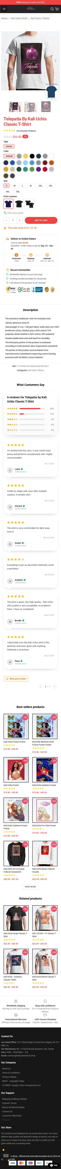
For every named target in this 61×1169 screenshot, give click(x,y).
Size (6, 181)
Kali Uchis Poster (11, 785)
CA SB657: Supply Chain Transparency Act (21, 1085)
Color (6, 151)
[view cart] (57, 9)
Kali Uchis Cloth (19, 18)
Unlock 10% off (6, 1155)
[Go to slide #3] (46, 106)
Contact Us (7, 1111)
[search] (52, 9)
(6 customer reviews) (26, 131)
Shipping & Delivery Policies (14, 1099)
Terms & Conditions (11, 1073)
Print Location (10, 196)
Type (6, 141)
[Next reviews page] (54, 686)
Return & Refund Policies (13, 1107)
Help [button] (55, 1165)
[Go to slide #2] (30, 106)
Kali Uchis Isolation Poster (44, 785)
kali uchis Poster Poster (14, 742)
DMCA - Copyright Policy (13, 1081)
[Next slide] (55, 61)
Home (4, 18)
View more (30, 887)
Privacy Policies (9, 1077)
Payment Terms (9, 1103)
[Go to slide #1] (15, 106)
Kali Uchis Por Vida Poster (44, 825)
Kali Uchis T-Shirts (40, 18)
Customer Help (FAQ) (11, 1115)
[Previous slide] (6, 61)
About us (6, 1068)
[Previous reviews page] (40, 686)
